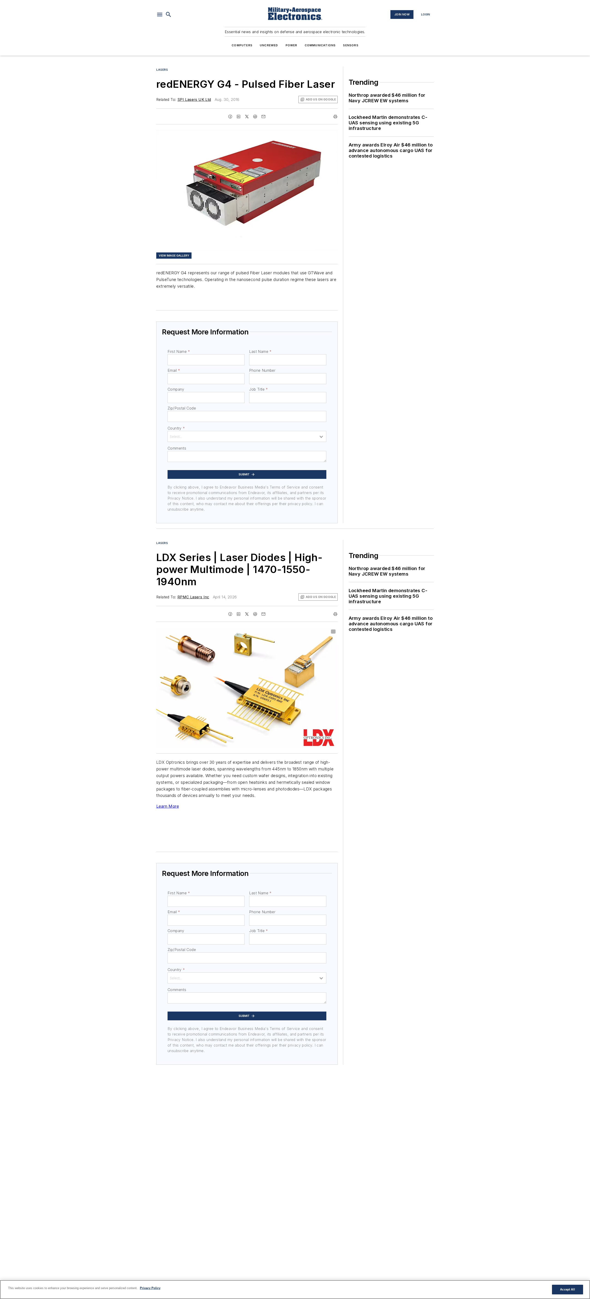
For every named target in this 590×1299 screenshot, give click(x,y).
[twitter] (247, 116)
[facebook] (230, 116)
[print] (335, 116)
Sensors (350, 45)
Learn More (167, 806)
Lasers (162, 69)
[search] (168, 14)
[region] (295, 1289)
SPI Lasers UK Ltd (194, 99)
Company (176, 389)
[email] (263, 116)
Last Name (260, 351)
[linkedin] (238, 116)
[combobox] (247, 436)
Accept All (567, 1289)
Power (291, 45)
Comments (177, 448)
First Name (179, 351)
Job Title (258, 389)
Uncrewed (269, 45)
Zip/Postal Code (182, 408)
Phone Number (262, 370)
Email (174, 370)
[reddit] (255, 116)
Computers (242, 45)
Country (176, 428)
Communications (320, 45)
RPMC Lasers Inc (193, 597)
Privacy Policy (150, 1288)
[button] (159, 14)
